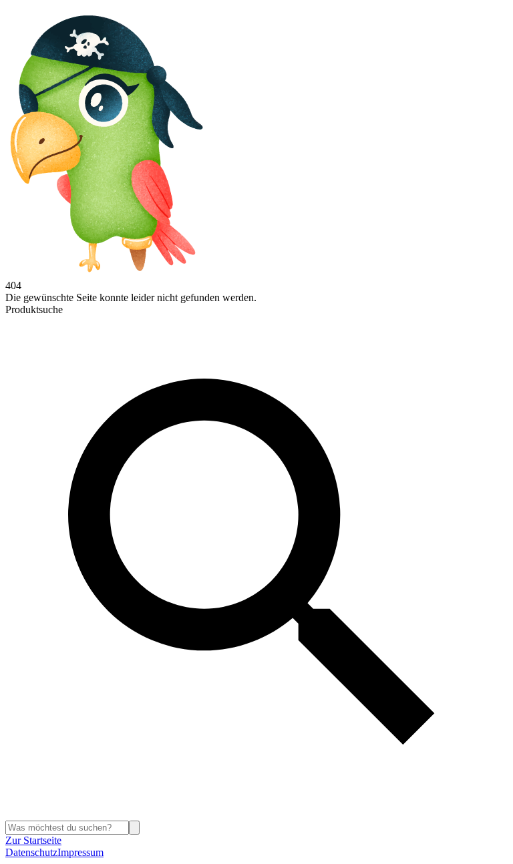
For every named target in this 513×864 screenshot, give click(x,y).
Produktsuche (34, 309)
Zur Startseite (33, 840)
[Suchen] (134, 828)
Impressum (80, 852)
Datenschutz (31, 852)
